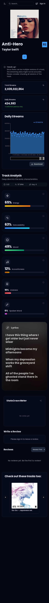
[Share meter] (41, 400)
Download (38, 164)
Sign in (42, 3)
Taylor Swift (10, 49)
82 (44, 44)
